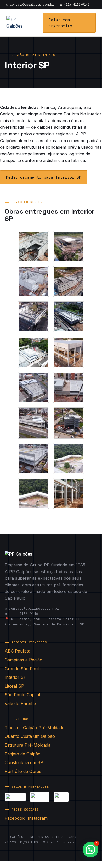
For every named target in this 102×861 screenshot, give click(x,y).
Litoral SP (14, 686)
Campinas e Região (23, 659)
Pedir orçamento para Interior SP (43, 177)
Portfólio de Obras (23, 771)
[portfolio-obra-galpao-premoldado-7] (33, 352)
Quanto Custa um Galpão (30, 736)
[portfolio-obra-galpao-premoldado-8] (68, 352)
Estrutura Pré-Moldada (27, 745)
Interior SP (15, 677)
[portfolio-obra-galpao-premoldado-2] (68, 246)
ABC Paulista (17, 651)
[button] (90, 849)
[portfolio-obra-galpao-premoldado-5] (33, 316)
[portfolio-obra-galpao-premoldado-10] (68, 387)
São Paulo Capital (22, 694)
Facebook (15, 818)
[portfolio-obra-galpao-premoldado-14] (68, 458)
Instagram (38, 818)
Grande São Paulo (23, 668)
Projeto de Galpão (23, 753)
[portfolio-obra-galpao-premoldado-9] (33, 387)
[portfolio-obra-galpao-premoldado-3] (33, 281)
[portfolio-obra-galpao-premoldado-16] (68, 493)
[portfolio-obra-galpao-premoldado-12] (68, 423)
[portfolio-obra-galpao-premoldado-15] (33, 493)
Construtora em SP (24, 762)
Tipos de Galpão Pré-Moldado (35, 727)
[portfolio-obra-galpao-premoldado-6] (68, 316)
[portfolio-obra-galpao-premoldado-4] (68, 281)
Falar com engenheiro (60, 22)
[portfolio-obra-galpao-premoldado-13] (33, 458)
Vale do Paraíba (20, 703)
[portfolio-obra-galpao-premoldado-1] (33, 246)
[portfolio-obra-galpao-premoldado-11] (33, 423)
